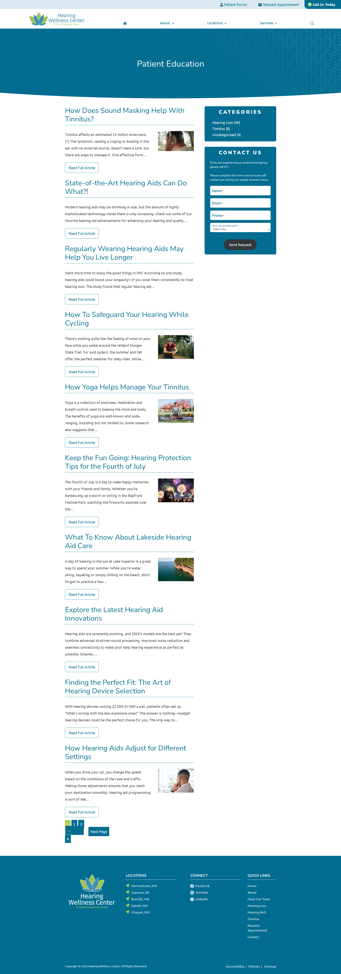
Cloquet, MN (140, 912)
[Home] (125, 23)
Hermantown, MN (144, 886)
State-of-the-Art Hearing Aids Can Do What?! (126, 187)
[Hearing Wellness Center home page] (57, 19)
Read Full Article (82, 167)
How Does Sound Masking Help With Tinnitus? (125, 114)
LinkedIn (201, 899)
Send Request (240, 244)
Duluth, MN (139, 905)
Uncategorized (224, 134)
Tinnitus (218, 128)
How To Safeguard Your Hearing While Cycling (126, 318)
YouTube (201, 892)
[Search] (312, 23)
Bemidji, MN (140, 899)
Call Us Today (323, 4)
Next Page (98, 831)
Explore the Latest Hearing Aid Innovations (114, 614)
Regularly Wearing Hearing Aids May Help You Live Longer (124, 253)
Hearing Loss (222, 122)
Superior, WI (140, 892)
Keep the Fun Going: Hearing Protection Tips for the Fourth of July (128, 462)
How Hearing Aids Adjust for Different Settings (125, 752)
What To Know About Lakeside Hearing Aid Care (128, 541)
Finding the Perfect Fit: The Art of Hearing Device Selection (118, 686)
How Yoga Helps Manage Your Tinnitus (127, 387)
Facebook (202, 886)
